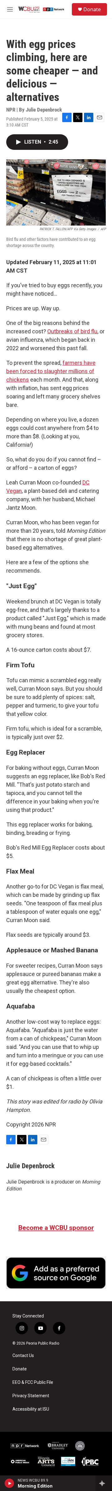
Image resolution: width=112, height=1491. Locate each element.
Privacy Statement (30, 1395)
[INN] (68, 1461)
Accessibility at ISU (30, 1409)
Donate (92, 9)
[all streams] (104, 1483)
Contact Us (23, 1355)
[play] (9, 1483)
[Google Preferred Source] (56, 1273)
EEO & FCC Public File (32, 1382)
